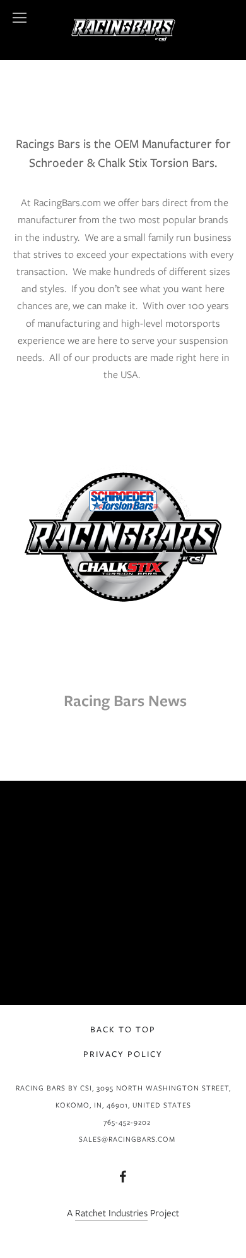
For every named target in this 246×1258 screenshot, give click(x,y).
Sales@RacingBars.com (127, 1139)
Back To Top (123, 1029)
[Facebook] (123, 1176)
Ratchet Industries (111, 1213)
